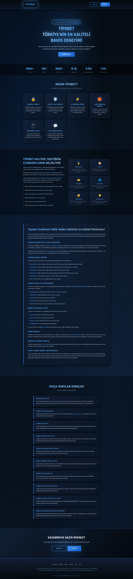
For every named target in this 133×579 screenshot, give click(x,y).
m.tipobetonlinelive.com (66, 575)
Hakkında (71, 564)
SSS (76, 564)
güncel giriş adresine (78, 413)
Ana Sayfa (54, 564)
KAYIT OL (105, 4)
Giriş (80, 564)
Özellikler (60, 564)
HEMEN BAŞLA (66, 54)
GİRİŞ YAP (95, 4)
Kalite (66, 564)
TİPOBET (30, 4)
